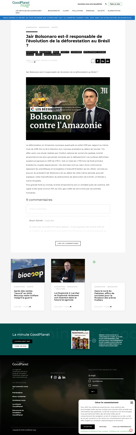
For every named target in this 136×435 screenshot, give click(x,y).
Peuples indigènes (52, 54)
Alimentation (114, 11)
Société (101, 11)
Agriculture (32, 52)
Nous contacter (19, 396)
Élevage (29, 54)
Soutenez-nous (19, 400)
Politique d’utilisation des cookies (94, 431)
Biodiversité (54, 11)
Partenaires (17, 393)
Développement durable (94, 52)
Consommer (76, 52)
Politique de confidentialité (120, 431)
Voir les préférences (122, 426)
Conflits (65, 52)
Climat (66, 11)
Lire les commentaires (68, 243)
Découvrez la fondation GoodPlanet (18, 412)
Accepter (88, 426)
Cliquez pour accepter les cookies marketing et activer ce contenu (68, 108)
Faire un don (115, 4)
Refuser (102, 426)
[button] (132, 403)
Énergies (90, 11)
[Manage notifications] (131, 430)
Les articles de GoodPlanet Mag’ (29, 12)
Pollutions (77, 11)
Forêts (39, 54)
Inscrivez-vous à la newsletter (90, 4)
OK (92, 391)
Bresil (56, 52)
